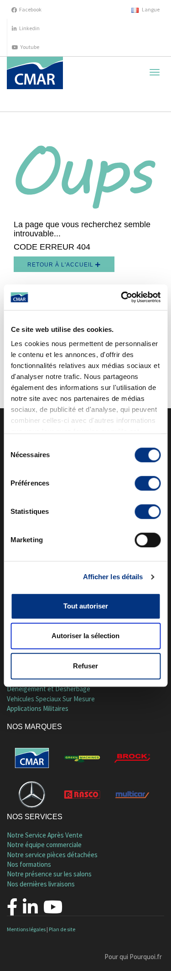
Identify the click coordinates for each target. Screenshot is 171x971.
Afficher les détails (113, 577)
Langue (150, 9)
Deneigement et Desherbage (48, 688)
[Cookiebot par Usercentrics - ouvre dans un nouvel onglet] (122, 297)
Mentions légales (26, 929)
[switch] (148, 483)
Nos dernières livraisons (41, 884)
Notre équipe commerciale (44, 844)
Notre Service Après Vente (45, 835)
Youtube (30, 46)
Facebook (30, 9)
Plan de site (62, 929)
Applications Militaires (37, 708)
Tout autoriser (85, 606)
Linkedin (29, 28)
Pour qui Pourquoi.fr (133, 956)
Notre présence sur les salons (49, 874)
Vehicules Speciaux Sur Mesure (51, 698)
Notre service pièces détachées (52, 854)
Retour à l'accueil (61, 264)
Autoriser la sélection (85, 636)
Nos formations (29, 864)
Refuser (85, 666)
